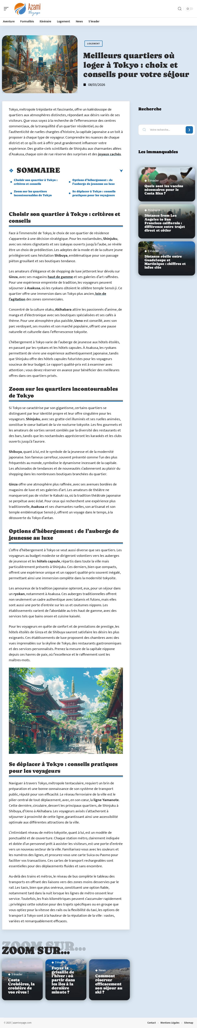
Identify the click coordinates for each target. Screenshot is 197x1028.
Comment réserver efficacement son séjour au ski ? (108, 984)
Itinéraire (154, 210)
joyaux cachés (109, 154)
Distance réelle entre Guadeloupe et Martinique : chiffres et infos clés (165, 262)
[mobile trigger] (7, 8)
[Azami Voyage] (27, 8)
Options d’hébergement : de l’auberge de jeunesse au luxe (93, 181)
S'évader (17, 974)
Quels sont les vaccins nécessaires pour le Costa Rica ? (163, 189)
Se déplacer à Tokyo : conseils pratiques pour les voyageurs (93, 193)
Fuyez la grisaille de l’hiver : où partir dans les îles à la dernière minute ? (63, 980)
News (102, 970)
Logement (93, 44)
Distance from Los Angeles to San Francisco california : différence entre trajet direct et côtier (164, 223)
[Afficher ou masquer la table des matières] (91, 171)
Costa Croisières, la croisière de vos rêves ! (21, 986)
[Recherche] (179, 9)
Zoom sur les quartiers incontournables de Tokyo (33, 193)
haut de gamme (60, 277)
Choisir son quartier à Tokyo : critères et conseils (36, 181)
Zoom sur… (36, 950)
